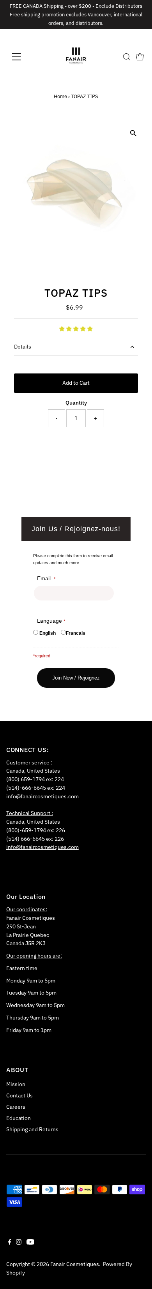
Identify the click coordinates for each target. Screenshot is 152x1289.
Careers (15, 1106)
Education (18, 1118)
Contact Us (19, 1095)
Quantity (76, 402)
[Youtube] (30, 1242)
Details (22, 346)
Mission (15, 1084)
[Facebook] (9, 1242)
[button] (76, 328)
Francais (75, 633)
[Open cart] (140, 56)
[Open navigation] (22, 57)
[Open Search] (126, 56)
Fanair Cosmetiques (74, 1264)
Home (60, 96)
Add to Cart (76, 382)
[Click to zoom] (133, 133)
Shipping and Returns (32, 1129)
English (47, 633)
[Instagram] (18, 1242)
